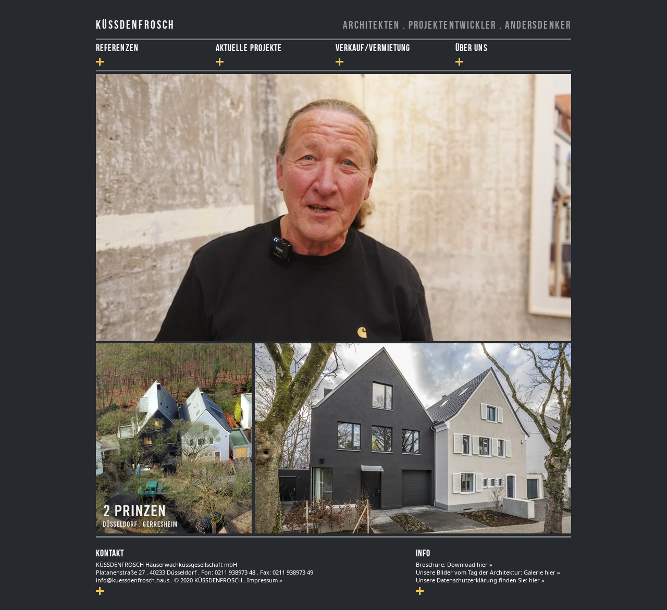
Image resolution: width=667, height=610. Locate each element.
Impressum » (264, 580)
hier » (537, 580)
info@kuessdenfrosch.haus (132, 580)
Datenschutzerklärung (467, 580)
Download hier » (469, 564)
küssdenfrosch (135, 24)
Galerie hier (540, 572)
